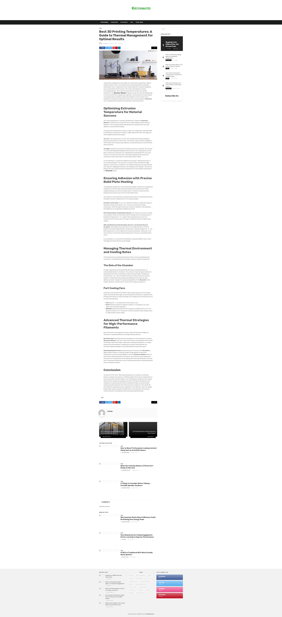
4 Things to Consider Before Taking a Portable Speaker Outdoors (135, 484)
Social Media (139, 22)
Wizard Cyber (141, 589)
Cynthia (106, 43)
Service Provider (132, 589)
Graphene (131, 584)
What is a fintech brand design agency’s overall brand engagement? (173, 56)
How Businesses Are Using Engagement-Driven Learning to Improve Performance (137, 536)
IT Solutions (131, 592)
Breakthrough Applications (140, 584)
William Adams (125, 452)
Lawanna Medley (126, 470)
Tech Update (124, 22)
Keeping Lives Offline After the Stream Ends (172, 44)
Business (168, 60)
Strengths (148, 589)
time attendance (139, 578)
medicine (150, 575)
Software (168, 48)
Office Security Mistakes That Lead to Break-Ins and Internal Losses (173, 84)
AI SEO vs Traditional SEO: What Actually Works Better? (137, 554)
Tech (131, 22)
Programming (104, 22)
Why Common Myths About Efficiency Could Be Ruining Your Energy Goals (138, 518)
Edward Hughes (126, 487)
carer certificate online (140, 592)
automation (131, 578)
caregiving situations (143, 587)
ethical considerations (140, 575)
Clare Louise (125, 557)
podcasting (131, 575)
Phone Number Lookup (133, 581)
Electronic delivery (133, 587)
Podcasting (114, 22)
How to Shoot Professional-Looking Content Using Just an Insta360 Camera (139, 449)
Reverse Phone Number (145, 581)
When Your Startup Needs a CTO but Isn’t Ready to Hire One (137, 467)
